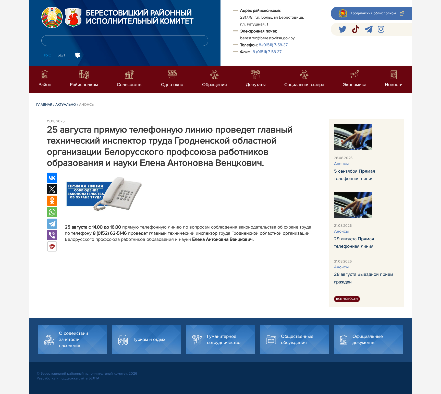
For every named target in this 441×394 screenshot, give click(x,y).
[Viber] (52, 235)
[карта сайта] (77, 54)
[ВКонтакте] (52, 178)
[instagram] (381, 29)
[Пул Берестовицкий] (369, 29)
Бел (61, 55)
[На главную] (52, 17)
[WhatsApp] (52, 212)
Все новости (347, 299)
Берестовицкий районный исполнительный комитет (140, 17)
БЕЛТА (94, 378)
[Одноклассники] (52, 201)
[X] (52, 189)
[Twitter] (342, 29)
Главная (44, 104)
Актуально (65, 104)
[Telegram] (52, 224)
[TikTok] (356, 29)
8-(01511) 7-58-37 (273, 44)
